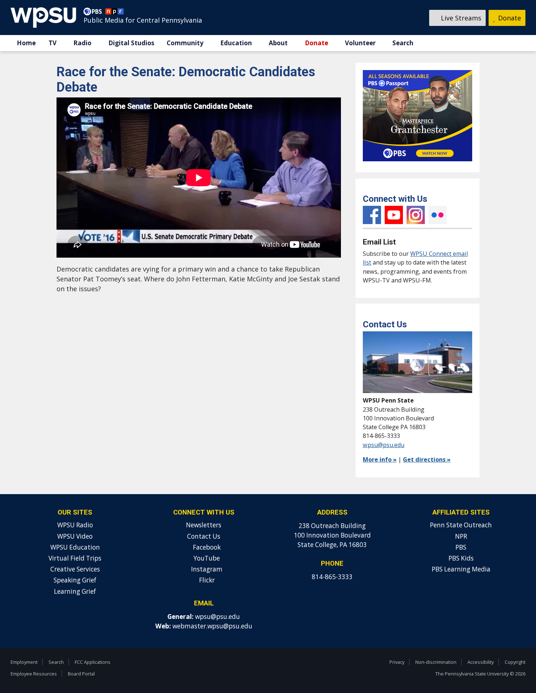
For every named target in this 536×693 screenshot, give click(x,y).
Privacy (396, 662)
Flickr (437, 215)
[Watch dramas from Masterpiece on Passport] (417, 163)
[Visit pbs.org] (94, 13)
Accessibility (480, 662)
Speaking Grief (75, 580)
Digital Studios (131, 43)
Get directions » (427, 459)
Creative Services (75, 569)
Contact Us (203, 536)
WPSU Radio (75, 525)
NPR (461, 536)
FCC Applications (92, 662)
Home (26, 43)
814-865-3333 (332, 577)
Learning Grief (75, 591)
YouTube (394, 215)
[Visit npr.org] (114, 13)
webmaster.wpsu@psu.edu (212, 626)
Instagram (416, 215)
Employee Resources (34, 673)
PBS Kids (461, 558)
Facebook (372, 215)
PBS (460, 547)
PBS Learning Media (461, 569)
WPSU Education (75, 547)
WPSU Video (75, 536)
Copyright (515, 662)
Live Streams (460, 18)
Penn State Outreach (461, 525)
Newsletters (203, 525)
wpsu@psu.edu (383, 445)
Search (402, 43)
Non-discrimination (436, 662)
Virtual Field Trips (74, 558)
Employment (24, 662)
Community (185, 43)
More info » (380, 459)
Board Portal (81, 673)
